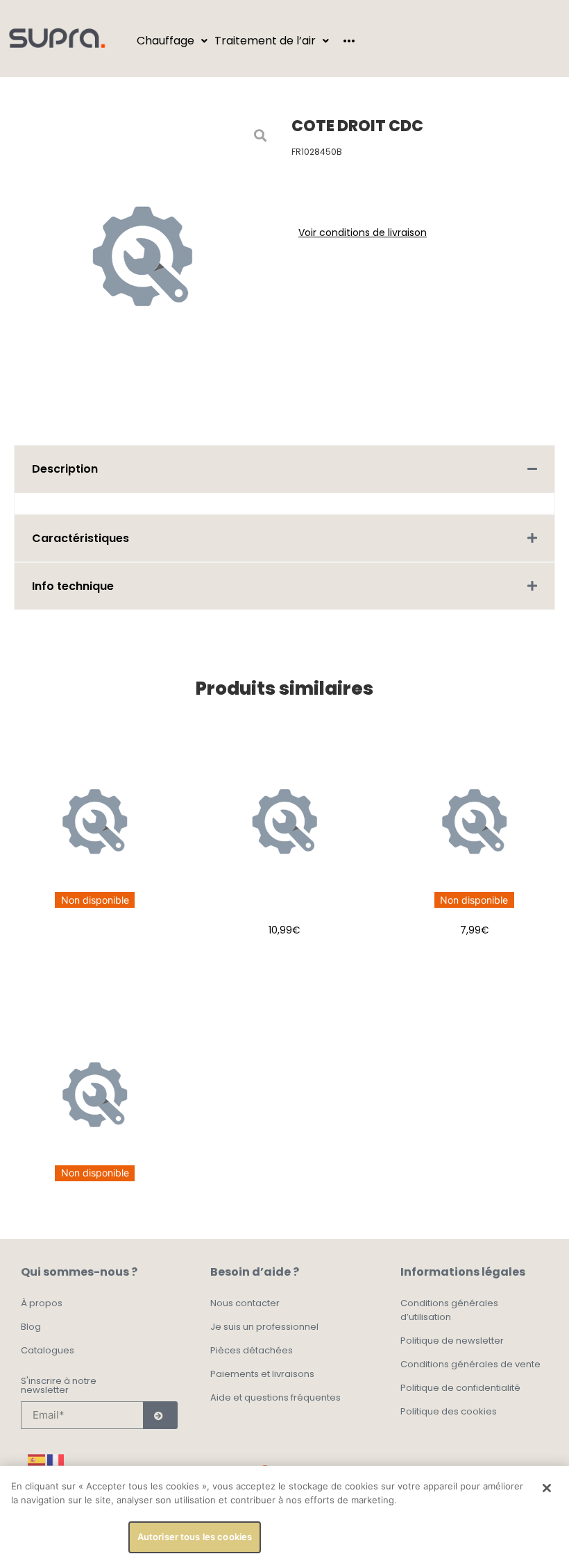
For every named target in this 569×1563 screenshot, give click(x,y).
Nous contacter (245, 1303)
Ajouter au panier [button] (284, 965)
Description (65, 469)
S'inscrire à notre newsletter (58, 1386)
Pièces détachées (251, 1350)
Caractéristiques (80, 538)
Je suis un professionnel (264, 1326)
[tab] (284, 469)
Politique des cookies (448, 1411)
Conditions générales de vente (470, 1364)
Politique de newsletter (452, 1340)
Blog (31, 1326)
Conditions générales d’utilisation (449, 1310)
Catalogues (47, 1350)
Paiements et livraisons (262, 1373)
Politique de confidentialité (460, 1387)
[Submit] (160, 1415)
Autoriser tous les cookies (194, 1536)
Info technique (73, 586)
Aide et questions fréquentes (275, 1397)
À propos (41, 1303)
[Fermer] (547, 1488)
